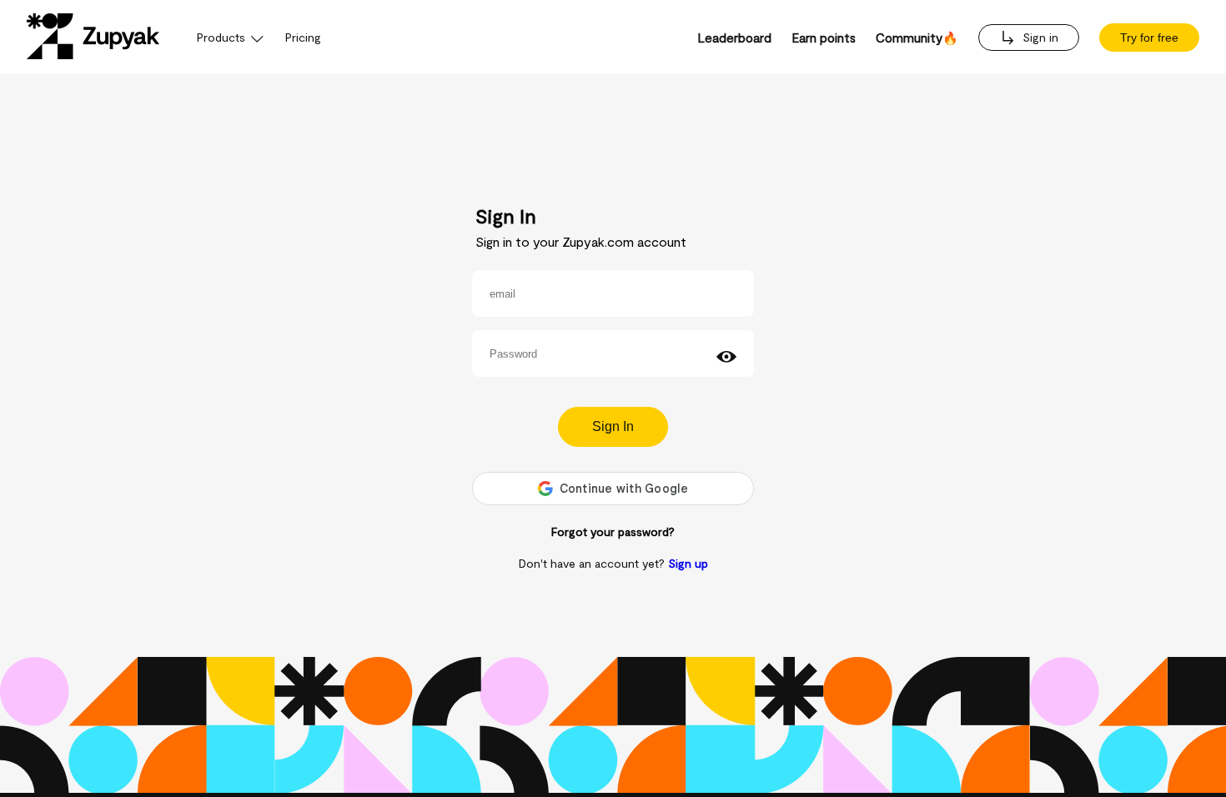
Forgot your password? (613, 531)
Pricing (303, 37)
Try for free (1149, 37)
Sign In (613, 426)
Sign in (1038, 37)
